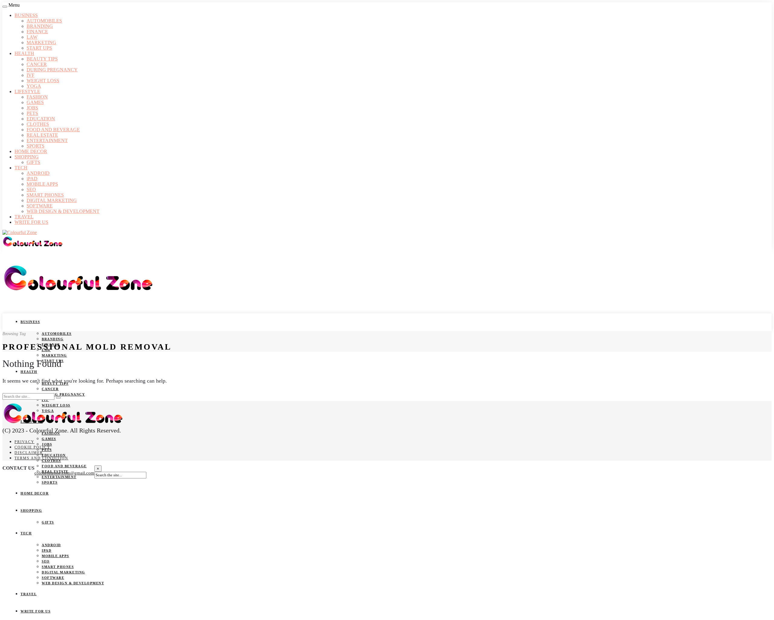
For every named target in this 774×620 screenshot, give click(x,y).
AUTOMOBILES (44, 20)
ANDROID (38, 173)
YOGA (34, 86)
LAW (32, 37)
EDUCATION (41, 118)
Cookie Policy (32, 447)
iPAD (32, 178)
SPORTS (35, 145)
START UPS (39, 48)
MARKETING (41, 42)
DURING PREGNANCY (52, 69)
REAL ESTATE (42, 135)
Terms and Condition (41, 458)
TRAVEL (24, 216)
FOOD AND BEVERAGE (53, 129)
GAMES (35, 102)
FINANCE (37, 31)
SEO (31, 189)
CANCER (37, 64)
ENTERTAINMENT (47, 140)
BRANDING (40, 26)
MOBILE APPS (42, 184)
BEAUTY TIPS (42, 58)
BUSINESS (26, 15)
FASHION (37, 97)
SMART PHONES (45, 194)
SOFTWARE (40, 205)
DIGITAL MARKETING (52, 200)
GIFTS (33, 162)
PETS (32, 113)
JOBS (32, 107)
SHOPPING (27, 156)
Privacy (24, 442)
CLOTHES (38, 124)
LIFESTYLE (27, 91)
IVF (30, 75)
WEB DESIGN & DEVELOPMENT (63, 211)
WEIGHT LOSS (43, 80)
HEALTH (24, 53)
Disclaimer (29, 453)
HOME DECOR (31, 151)
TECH (21, 167)
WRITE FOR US (31, 222)
